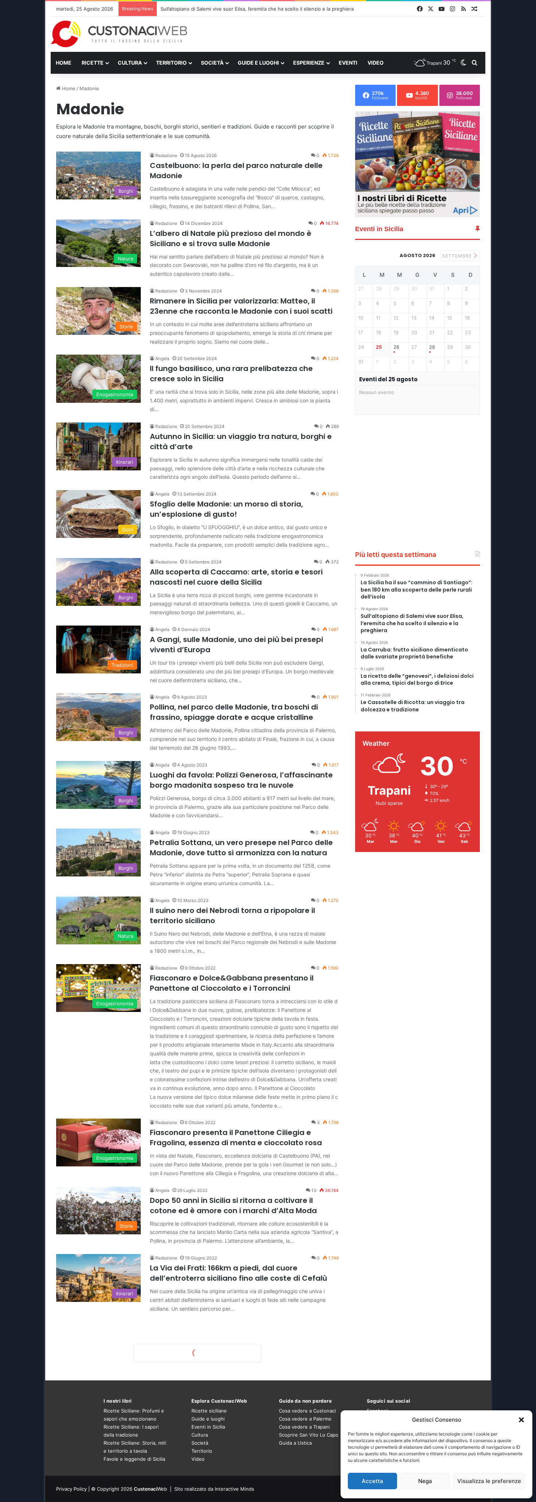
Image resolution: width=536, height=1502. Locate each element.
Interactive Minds (234, 1489)
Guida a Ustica (295, 1443)
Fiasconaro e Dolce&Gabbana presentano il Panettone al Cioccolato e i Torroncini (232, 983)
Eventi (348, 63)
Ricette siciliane (209, 1411)
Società (212, 63)
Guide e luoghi (258, 63)
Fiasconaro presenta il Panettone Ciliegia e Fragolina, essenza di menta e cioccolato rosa (236, 1137)
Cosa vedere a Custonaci (307, 1411)
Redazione (166, 155)
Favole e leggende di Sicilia (134, 1459)
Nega (425, 1481)
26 (396, 347)
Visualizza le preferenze (489, 1481)
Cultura (130, 63)
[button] (521, 1419)
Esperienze (309, 63)
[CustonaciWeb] (119, 34)
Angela (162, 358)
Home (63, 63)
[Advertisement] (342, 34)
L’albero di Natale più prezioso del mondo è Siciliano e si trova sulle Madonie (230, 238)
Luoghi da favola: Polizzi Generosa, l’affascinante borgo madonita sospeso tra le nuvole (241, 780)
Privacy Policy (71, 1489)
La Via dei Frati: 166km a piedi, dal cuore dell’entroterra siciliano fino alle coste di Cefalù (238, 1273)
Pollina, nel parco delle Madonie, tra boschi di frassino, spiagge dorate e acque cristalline (234, 712)
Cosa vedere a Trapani (304, 1427)
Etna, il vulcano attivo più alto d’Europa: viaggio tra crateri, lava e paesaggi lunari (251, 9)
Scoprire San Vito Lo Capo (308, 1435)
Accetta (372, 1481)
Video (376, 63)
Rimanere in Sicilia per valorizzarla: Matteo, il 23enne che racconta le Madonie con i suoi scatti (241, 306)
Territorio (171, 63)
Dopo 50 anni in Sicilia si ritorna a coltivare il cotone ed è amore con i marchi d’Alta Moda (233, 1205)
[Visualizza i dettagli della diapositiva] (417, 164)
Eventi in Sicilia (208, 1427)
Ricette (93, 63)
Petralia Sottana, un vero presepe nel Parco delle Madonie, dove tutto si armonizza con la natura (241, 847)
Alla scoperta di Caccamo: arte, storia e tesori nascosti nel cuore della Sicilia (236, 577)
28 (432, 347)
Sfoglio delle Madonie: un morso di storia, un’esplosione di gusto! (226, 509)
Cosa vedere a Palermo (305, 1419)
